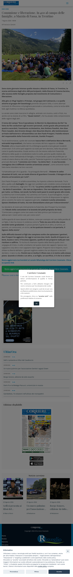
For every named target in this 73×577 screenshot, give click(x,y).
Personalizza (14, 571)
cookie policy (42, 566)
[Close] (68, 551)
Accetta (59, 571)
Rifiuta (36, 571)
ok (36, 303)
